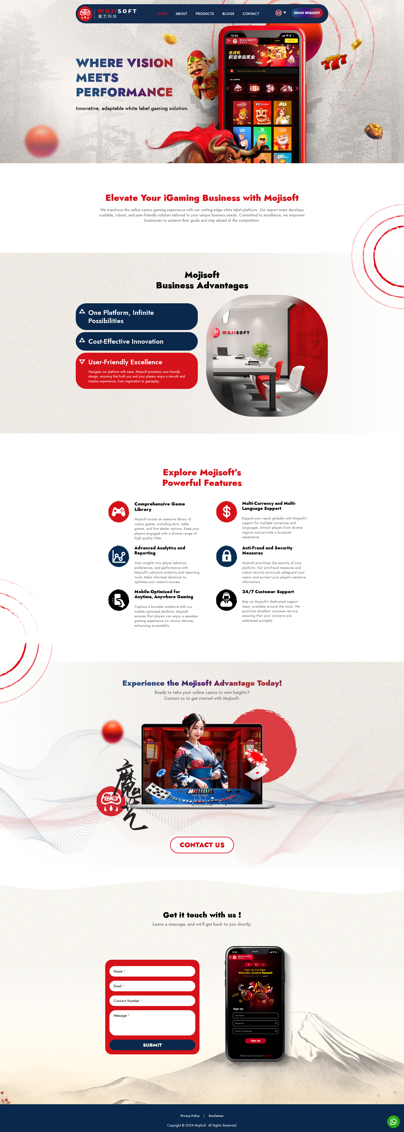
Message (122, 1015)
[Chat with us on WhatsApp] (393, 1127)
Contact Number (128, 1001)
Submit (152, 1045)
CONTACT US (202, 845)
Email (119, 986)
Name (119, 971)
